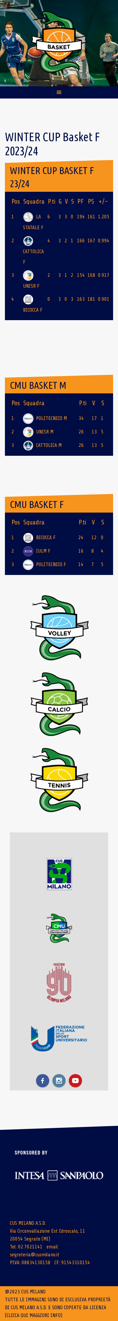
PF (80, 201)
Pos (15, 201)
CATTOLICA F (33, 257)
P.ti (51, 201)
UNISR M (44, 432)
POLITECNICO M (51, 418)
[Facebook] (42, 1080)
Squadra (34, 201)
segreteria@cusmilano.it (34, 1255)
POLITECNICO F (51, 564)
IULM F (43, 551)
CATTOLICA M (49, 445)
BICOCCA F (46, 537)
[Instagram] (59, 1080)
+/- (103, 201)
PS (91, 201)
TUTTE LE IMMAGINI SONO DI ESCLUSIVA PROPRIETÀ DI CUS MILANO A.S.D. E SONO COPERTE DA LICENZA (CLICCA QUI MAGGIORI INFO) (57, 1307)
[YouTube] (75, 1080)
